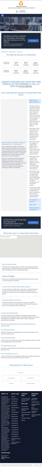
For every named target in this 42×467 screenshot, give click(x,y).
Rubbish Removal (15, 412)
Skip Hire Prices (14, 416)
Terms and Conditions (26, 418)
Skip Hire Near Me (15, 407)
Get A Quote (33, 40)
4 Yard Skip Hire (14, 420)
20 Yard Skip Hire (14, 434)
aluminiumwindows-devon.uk (36, 405)
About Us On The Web (26, 412)
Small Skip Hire (14, 405)
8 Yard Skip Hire (14, 425)
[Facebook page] (35, 465)
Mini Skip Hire (14, 403)
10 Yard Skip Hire (14, 427)
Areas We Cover (24, 406)
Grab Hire (13, 409)
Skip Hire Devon (21, 6)
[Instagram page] (38, 465)
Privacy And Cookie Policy (25, 415)
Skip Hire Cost (14, 414)
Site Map (23, 420)
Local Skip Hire (14, 401)
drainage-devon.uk (35, 402)
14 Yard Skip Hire (14, 432)
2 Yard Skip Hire (14, 418)
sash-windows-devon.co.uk (35, 399)
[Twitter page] (40, 465)
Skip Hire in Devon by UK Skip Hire (15, 442)
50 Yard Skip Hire (14, 436)
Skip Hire (13, 396)
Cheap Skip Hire (14, 398)
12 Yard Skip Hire (14, 429)
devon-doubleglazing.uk (35, 408)
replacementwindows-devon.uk (36, 415)
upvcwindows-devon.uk (34, 412)
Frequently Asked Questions (25, 409)
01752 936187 (25, 86)
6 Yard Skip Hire (14, 423)
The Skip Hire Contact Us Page (15, 439)
